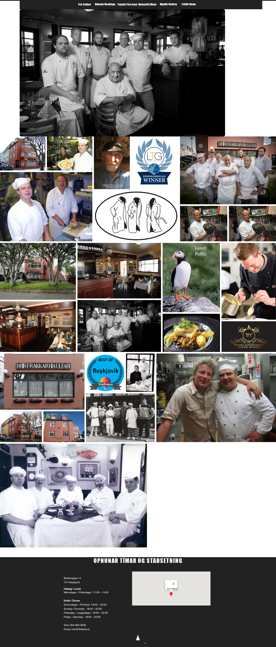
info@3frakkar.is (80, 629)
